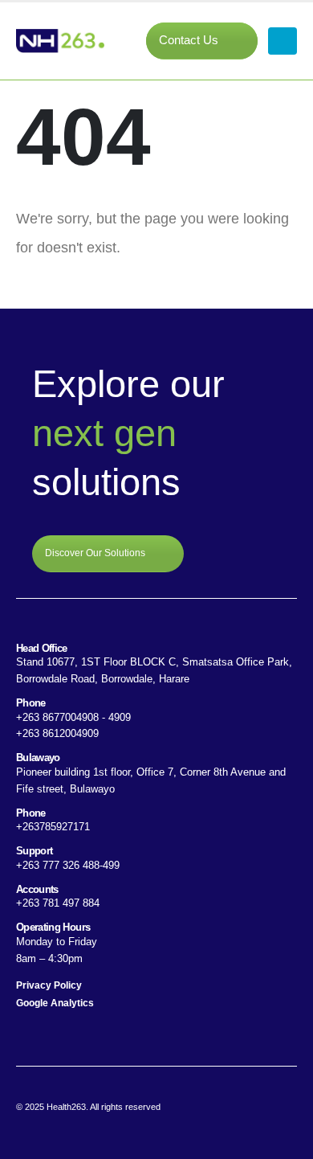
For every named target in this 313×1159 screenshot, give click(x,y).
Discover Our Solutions (96, 553)
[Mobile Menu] (282, 41)
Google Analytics (55, 1002)
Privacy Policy (49, 985)
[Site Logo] (60, 41)
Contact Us (190, 40)
